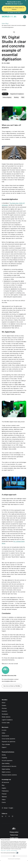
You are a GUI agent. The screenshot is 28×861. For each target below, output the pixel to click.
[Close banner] (26, 1)
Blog (3, 785)
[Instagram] (12, 816)
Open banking (5, 763)
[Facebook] (5, 816)
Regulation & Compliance (17, 94)
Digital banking (6, 769)
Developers (5, 714)
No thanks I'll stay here (14, 12)
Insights (4, 788)
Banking (16, 97)
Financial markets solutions (9, 775)
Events (4, 802)
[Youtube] (9, 816)
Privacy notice (14, 832)
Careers (4, 705)
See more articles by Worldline (11, 686)
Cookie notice (14, 838)
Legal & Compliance (7, 720)
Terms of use (14, 835)
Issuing (4, 755)
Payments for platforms (8, 741)
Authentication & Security (9, 766)
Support (4, 747)
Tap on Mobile (6, 744)
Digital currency (6, 772)
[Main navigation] (24, 16)
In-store (4, 730)
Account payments (7, 760)
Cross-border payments (8, 738)
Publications (5, 791)
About (3, 702)
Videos (4, 799)
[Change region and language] (13, 808)
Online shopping (7, 97)
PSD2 (22, 97)
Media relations (6, 717)
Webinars (4, 796)
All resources (5, 782)
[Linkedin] (2, 816)
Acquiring (4, 757)
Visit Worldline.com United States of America (14, 8)
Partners (4, 708)
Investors (4, 711)
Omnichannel (5, 736)
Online (3, 733)
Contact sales (6, 722)
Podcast (4, 794)
